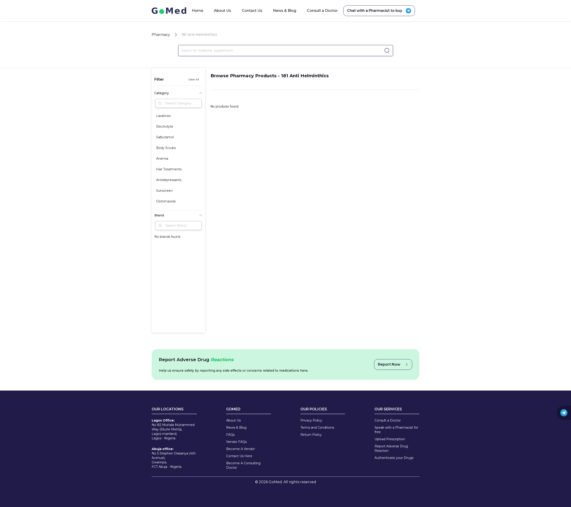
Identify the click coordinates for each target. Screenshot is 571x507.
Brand (159, 215)
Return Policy (311, 435)
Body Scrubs (166, 148)
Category (161, 93)
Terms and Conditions (317, 428)
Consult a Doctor (322, 10)
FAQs (230, 435)
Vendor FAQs (236, 442)
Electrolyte (164, 126)
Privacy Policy (311, 420)
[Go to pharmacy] (386, 51)
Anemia (162, 159)
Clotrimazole (166, 201)
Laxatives (163, 116)
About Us (222, 10)
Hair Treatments (169, 169)
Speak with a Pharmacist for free (396, 430)
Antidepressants (168, 180)
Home (197, 10)
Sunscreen (164, 191)
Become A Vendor (240, 449)
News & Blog (284, 10)
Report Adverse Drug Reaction (391, 448)
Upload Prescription (389, 439)
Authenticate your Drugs (393, 458)
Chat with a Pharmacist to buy (374, 10)
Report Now (389, 364)
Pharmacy (161, 35)
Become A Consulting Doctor (243, 465)
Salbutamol (165, 137)
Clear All (193, 79)
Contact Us (252, 10)
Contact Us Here (239, 456)
